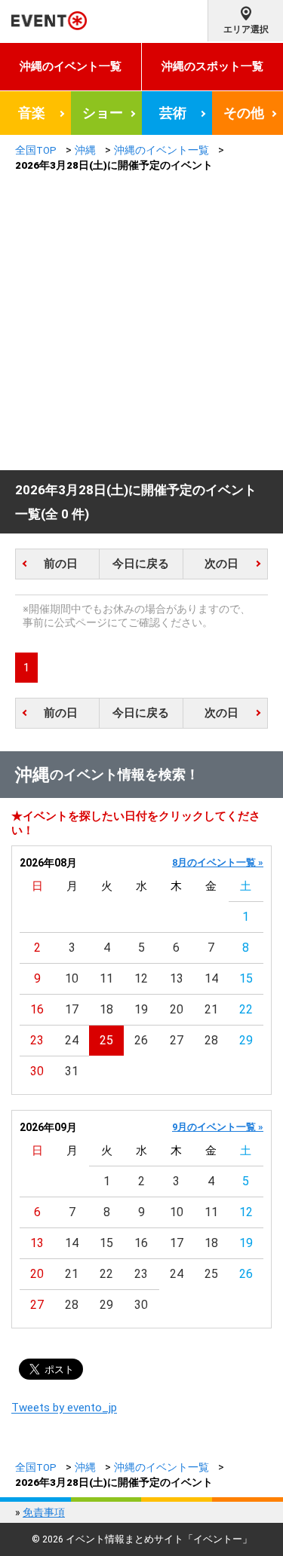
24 (71, 1040)
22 (246, 1009)
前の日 (61, 563)
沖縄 (85, 150)
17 (71, 1009)
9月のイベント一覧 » (217, 1127)
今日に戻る (140, 563)
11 (106, 978)
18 (106, 1009)
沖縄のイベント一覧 (71, 66)
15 (246, 978)
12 (141, 978)
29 (246, 1040)
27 (176, 1040)
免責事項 (44, 1512)
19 (141, 1009)
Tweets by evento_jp (64, 1407)
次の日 (221, 563)
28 (211, 1040)
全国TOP (36, 150)
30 (37, 1071)
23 (37, 1040)
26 (141, 1040)
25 (106, 1040)
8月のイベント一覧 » (217, 862)
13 (176, 978)
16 (37, 1009)
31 (71, 1071)
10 (71, 978)
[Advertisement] (141, 321)
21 (211, 1009)
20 (176, 1009)
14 (211, 978)
